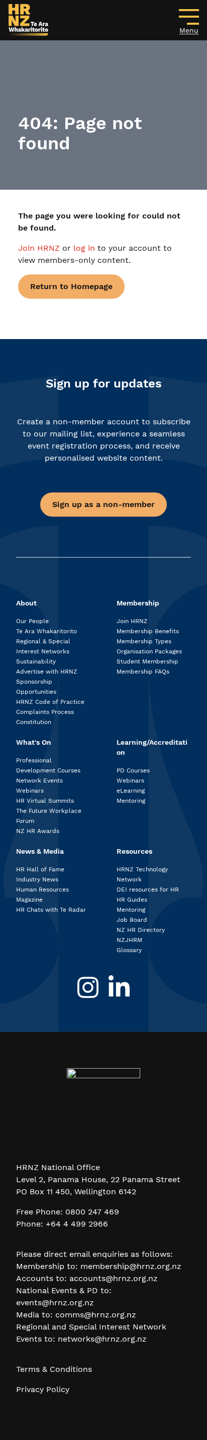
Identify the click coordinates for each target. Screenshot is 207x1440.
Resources (134, 851)
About (26, 603)
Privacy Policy (42, 1389)
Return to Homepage (71, 286)
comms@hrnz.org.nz (95, 1314)
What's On (33, 742)
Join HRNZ (40, 248)
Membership (138, 603)
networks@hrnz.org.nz (102, 1339)
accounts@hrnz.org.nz (113, 1278)
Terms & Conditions (54, 1369)
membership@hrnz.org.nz (130, 1266)
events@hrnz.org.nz (55, 1302)
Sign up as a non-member (103, 504)
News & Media (40, 851)
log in (84, 248)
